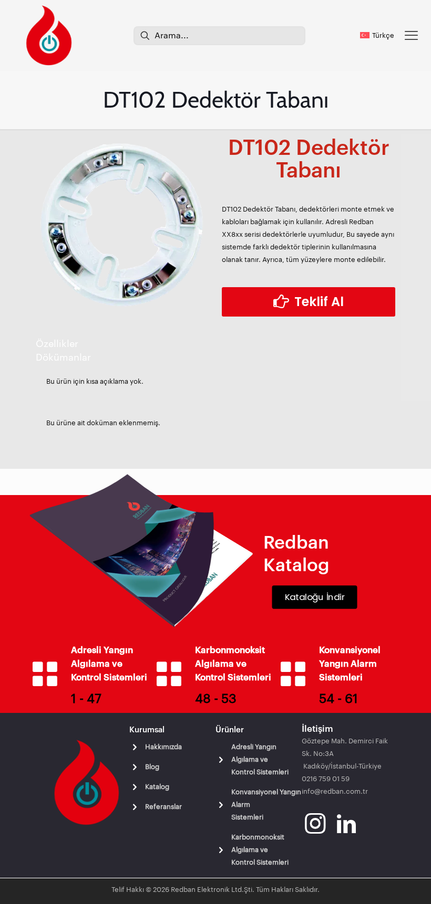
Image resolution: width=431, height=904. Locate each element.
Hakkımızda (163, 746)
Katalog (157, 786)
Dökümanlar (63, 357)
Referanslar (163, 806)
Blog (152, 766)
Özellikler (57, 344)
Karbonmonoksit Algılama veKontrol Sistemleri (260, 850)
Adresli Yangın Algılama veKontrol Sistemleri (260, 759)
